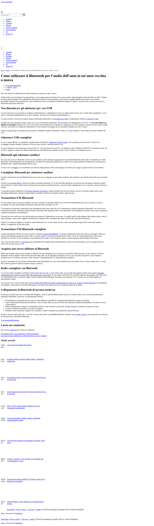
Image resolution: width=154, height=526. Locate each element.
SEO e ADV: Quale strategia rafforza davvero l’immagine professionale (23, 407)
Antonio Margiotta (13, 85)
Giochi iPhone (11, 30)
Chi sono (31, 510)
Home (3, 70)
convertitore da (58, 119)
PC (7, 32)
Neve (3, 513)
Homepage (11, 510)
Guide (8, 70)
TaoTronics (43, 191)
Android (9, 19)
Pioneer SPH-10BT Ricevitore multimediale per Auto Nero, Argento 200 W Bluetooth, (65, 283)
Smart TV (9, 34)
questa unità (47, 234)
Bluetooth (15, 320)
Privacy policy (21, 510)
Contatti (38, 510)
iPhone (8, 21)
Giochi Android (11, 28)
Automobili (8, 320)
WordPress (19, 513)
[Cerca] (2, 12)
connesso (13, 330)
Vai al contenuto (6, 2)
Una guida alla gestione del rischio (19, 345)
